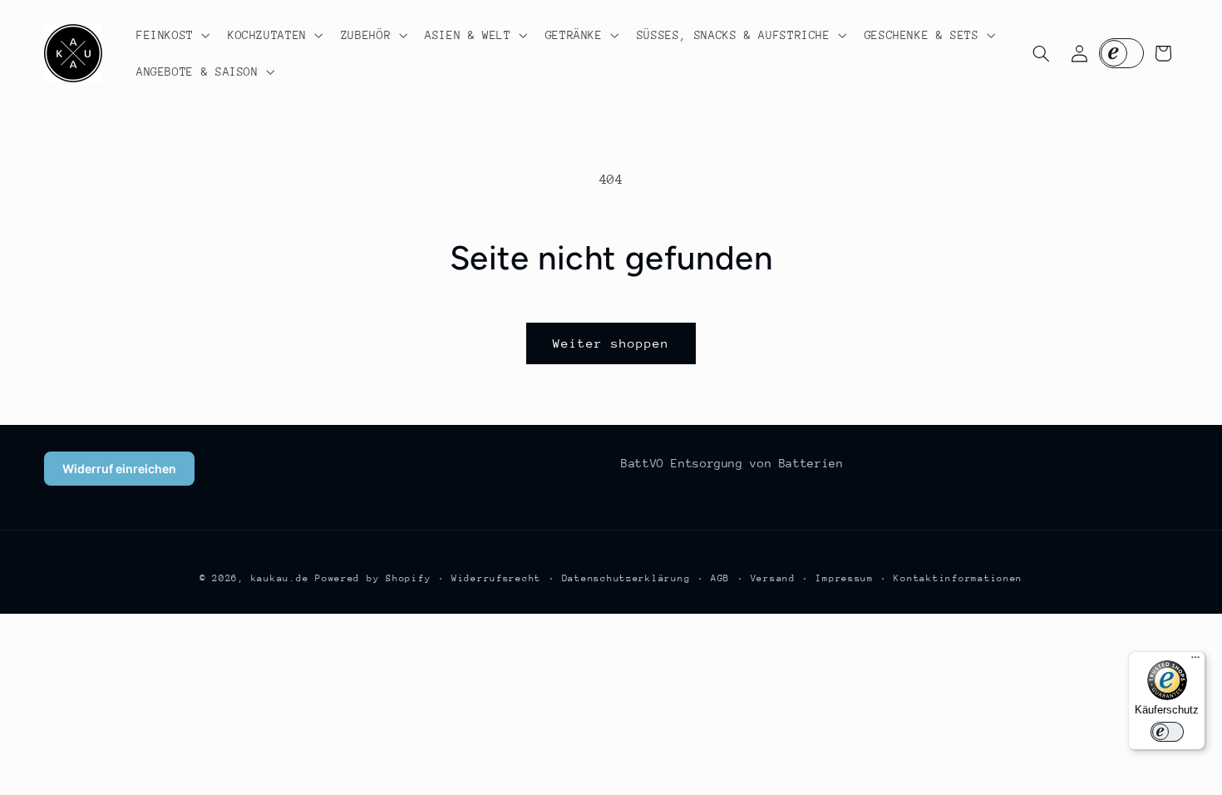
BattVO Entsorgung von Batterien (732, 463)
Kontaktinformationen (958, 578)
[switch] (1167, 732)
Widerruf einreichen (119, 469)
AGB (720, 578)
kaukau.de (280, 578)
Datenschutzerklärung (626, 578)
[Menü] (1195, 661)
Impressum (844, 578)
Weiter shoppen (611, 343)
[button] (171, 35)
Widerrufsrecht (496, 578)
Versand (773, 578)
